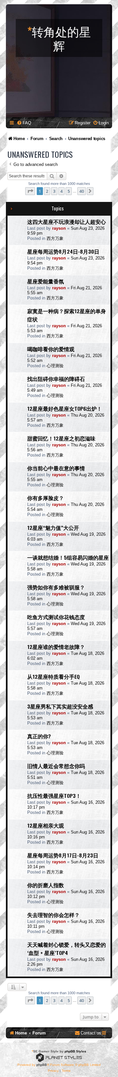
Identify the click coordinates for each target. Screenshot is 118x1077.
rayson (59, 228)
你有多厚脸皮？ (45, 498)
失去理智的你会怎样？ (53, 915)
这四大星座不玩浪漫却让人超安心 (66, 221)
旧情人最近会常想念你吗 (56, 766)
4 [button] (61, 191)
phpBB (41, 1065)
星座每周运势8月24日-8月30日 (63, 251)
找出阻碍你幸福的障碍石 (56, 379)
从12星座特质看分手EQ (53, 676)
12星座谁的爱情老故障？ (56, 647)
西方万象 (55, 238)
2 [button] (47, 191)
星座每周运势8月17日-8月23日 (62, 855)
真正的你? (39, 736)
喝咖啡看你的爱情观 (50, 349)
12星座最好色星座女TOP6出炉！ (64, 408)
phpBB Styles (75, 1051)
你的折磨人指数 (45, 885)
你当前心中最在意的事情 (56, 468)
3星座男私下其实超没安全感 (60, 706)
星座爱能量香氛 (45, 281)
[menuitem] (24, 123)
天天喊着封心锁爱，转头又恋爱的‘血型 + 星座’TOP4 (66, 949)
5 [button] (69, 191)
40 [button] (81, 191)
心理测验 (55, 365)
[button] (30, 191)
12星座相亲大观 (45, 825)
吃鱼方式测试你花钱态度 (56, 617)
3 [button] (54, 191)
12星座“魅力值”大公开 (53, 527)
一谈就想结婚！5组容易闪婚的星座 (68, 557)
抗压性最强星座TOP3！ (54, 795)
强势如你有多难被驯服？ (56, 587)
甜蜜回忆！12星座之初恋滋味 (61, 438)
